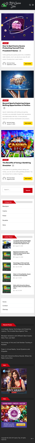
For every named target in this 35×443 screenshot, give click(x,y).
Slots (4, 225)
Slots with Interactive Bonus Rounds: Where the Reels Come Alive (22, 287)
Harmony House (11, 63)
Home (4, 302)
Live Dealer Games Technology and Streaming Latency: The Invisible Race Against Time (22, 242)
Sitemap (5, 309)
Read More (28, 63)
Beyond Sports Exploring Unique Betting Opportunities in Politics (16, 104)
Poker (4, 215)
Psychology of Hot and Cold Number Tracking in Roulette (21, 263)
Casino (5, 211)
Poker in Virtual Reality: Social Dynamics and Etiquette (21, 274)
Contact (5, 305)
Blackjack (6, 206)
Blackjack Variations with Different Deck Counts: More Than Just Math (21, 253)
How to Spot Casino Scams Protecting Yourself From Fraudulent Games (14, 48)
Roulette (5, 220)
